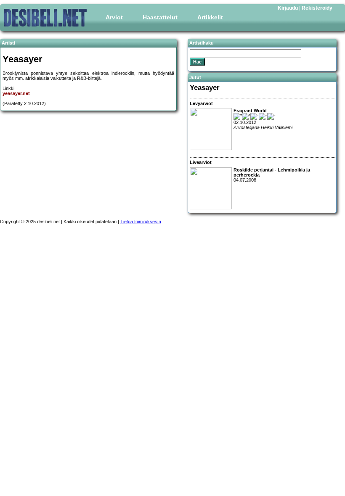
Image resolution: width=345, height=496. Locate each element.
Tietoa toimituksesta (140, 221)
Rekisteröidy (317, 8)
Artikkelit (210, 17)
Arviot (114, 17)
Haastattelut (160, 17)
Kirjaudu (288, 8)
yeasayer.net (16, 93)
